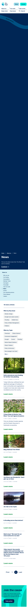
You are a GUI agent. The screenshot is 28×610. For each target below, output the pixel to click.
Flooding (7, 320)
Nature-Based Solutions (11, 342)
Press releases (6, 294)
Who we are (6, 275)
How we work (6, 286)
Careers (5, 296)
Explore (4, 267)
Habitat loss (15, 320)
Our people (5, 285)
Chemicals (7, 333)
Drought (7, 339)
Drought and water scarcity (11, 317)
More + (6, 354)
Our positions (6, 279)
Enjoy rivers (4, 11)
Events (5, 290)
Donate (23, 4)
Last (21, 572)
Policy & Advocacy (9, 348)
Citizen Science (16, 333)
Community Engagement (11, 336)
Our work (12, 8)
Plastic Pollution (9, 345)
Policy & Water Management (12, 322)
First (8, 572)
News (4, 288)
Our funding (6, 277)
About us (3, 8)
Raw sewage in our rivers (11, 351)
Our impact (5, 283)
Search (23, 11)
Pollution (7, 325)
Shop (16, 4)
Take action (22, 8)
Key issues (13, 11)
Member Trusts (7, 281)
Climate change (8, 314)
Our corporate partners (8, 292)
